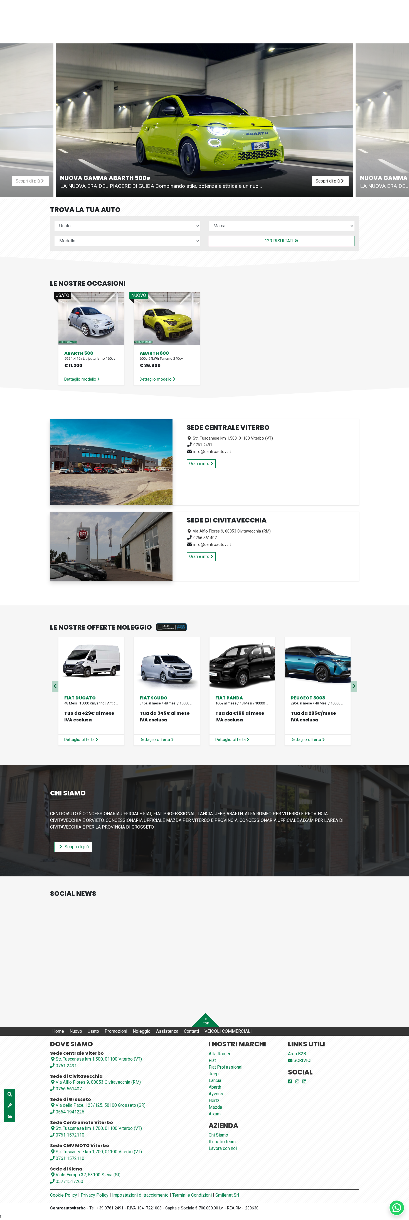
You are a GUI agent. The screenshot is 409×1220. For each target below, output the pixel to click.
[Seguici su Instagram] (297, 1081)
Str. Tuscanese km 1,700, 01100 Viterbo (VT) (99, 1128)
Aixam (215, 1114)
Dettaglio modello (80, 379)
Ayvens (216, 1093)
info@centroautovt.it (212, 451)
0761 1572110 (69, 1135)
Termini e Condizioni (192, 1195)
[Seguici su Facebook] (290, 1081)
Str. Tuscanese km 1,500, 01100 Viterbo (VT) (232, 438)
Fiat (212, 1060)
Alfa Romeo (220, 1053)
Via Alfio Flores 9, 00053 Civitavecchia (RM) (231, 531)
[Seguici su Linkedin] (304, 1081)
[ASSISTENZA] (9, 1105)
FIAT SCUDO (153, 698)
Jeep (214, 1073)
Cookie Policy (63, 1195)
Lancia (215, 1080)
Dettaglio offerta (80, 739)
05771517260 (69, 1181)
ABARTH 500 (78, 353)
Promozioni (116, 1031)
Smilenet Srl (227, 1195)
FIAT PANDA (229, 698)
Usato (93, 1031)
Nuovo (76, 1031)
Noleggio (142, 1031)
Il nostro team (222, 1141)
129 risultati (280, 240)
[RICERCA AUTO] (9, 1094)
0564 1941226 (69, 1112)
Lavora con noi (223, 1148)
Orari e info (200, 463)
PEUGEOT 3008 (308, 698)
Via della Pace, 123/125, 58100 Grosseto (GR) (101, 1105)
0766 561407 (205, 538)
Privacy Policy (95, 1195)
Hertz (214, 1100)
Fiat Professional (225, 1067)
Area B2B (297, 1053)
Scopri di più (76, 846)
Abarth (215, 1087)
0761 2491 (202, 445)
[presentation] (55, 686)
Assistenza (167, 1031)
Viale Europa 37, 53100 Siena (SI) (88, 1174)
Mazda (215, 1107)
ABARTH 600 (154, 353)
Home (58, 1031)
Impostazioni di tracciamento (140, 1195)
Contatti (191, 1031)
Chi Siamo (218, 1135)
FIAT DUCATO (80, 698)
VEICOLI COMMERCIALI (228, 1031)
